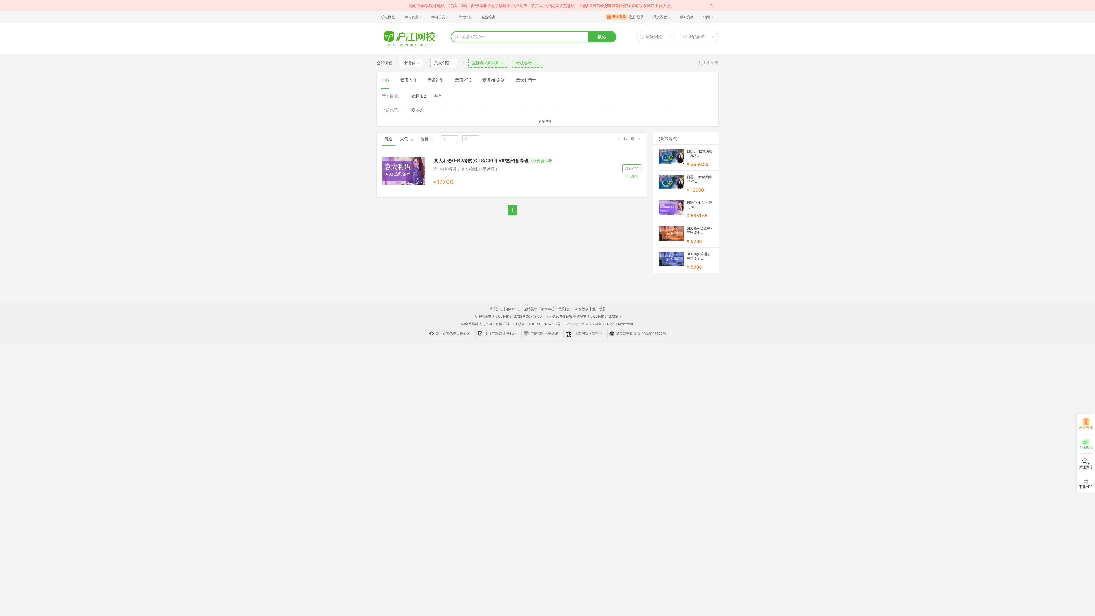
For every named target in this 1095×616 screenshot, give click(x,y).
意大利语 (442, 62)
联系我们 (564, 309)
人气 (404, 138)
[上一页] (618, 139)
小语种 (409, 62)
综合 (389, 138)
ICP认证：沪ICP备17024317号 (537, 324)
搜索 (602, 37)
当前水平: (390, 110)
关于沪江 (496, 309)
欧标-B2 (418, 96)
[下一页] (639, 139)
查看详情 (632, 168)
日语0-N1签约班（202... (699, 204)
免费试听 (544, 160)
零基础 (417, 110)
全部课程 (384, 62)
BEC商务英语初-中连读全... (699, 256)
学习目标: (390, 96)
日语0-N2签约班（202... (699, 153)
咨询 (634, 176)
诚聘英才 (530, 309)
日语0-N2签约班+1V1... (699, 179)
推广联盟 (599, 309)
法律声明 (547, 309)
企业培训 (488, 17)
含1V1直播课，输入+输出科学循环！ (466, 169)
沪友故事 (582, 309)
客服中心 (513, 309)
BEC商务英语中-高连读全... (699, 230)
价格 (425, 138)
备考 (438, 96)
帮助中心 (465, 17)
